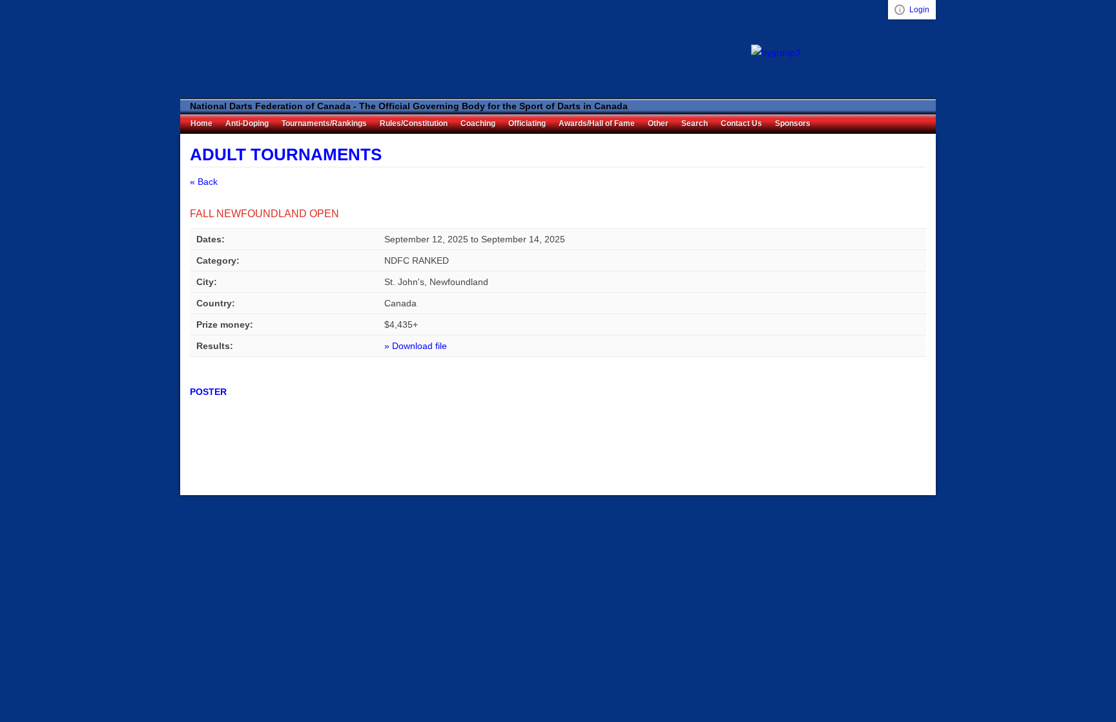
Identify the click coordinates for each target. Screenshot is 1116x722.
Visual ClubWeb (899, 10)
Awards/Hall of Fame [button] (597, 123)
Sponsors (793, 123)
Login (919, 9)
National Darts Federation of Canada (257, 50)
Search (694, 123)
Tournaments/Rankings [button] (324, 123)
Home (201, 123)
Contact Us (741, 123)
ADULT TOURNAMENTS (286, 154)
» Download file (415, 346)
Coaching (477, 123)
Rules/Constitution (414, 123)
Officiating (527, 123)
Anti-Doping (247, 123)
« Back (204, 181)
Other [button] (658, 123)
